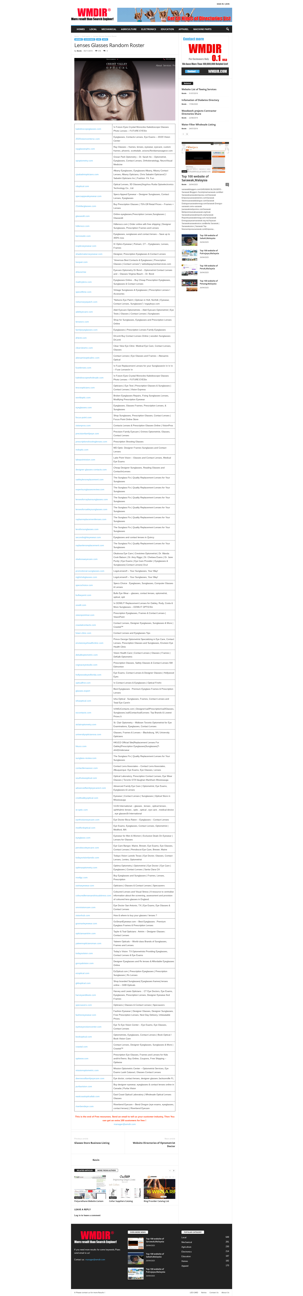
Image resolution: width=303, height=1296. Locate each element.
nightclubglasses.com (86, 577)
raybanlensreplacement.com (90, 545)
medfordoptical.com (85, 827)
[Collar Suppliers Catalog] (125, 1187)
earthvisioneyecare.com (87, 819)
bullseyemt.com (83, 595)
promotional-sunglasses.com (90, 571)
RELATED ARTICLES (85, 1170)
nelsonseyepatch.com (86, 302)
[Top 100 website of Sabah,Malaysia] (189, 240)
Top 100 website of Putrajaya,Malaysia (209, 252)
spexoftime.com (83, 292)
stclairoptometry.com (86, 724)
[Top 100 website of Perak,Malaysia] (189, 270)
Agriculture (129, 29)
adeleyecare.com (84, 311)
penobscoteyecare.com (87, 847)
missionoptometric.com (87, 1070)
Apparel (184, 29)
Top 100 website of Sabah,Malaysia (209, 237)
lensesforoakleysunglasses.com (91, 509)
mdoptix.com (82, 449)
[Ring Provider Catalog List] (159, 1187)
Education (167, 29)
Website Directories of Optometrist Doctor (154, 1144)
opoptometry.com (84, 160)
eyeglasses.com (84, 407)
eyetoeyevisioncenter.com (88, 1026)
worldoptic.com (83, 397)
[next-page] (173, 1170)
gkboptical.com (83, 983)
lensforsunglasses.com (87, 529)
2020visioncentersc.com (88, 139)
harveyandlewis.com (86, 995)
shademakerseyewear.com (89, 254)
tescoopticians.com (85, 387)
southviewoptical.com (86, 778)
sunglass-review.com (86, 758)
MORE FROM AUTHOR (106, 1170)
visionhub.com (83, 915)
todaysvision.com (84, 953)
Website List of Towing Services (199, 89)
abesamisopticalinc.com (87, 357)
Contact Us (214, 1292)
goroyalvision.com (85, 963)
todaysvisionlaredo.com (87, 857)
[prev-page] (170, 1170)
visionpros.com (83, 425)
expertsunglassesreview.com (90, 489)
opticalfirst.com (83, 682)
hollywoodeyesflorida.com (88, 674)
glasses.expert (83, 691)
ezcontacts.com (83, 712)
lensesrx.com (82, 321)
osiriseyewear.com (85, 885)
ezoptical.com (82, 973)
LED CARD (194, 1292)
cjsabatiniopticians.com (87, 174)
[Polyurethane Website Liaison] (90, 1187)
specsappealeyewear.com (88, 196)
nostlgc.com (82, 877)
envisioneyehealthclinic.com (89, 643)
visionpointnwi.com (85, 615)
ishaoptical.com (83, 700)
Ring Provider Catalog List (156, 1201)
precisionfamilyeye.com (87, 433)
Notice (203, 1292)
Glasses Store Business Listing (91, 1142)
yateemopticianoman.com (88, 943)
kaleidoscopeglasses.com (88, 129)
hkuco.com (81, 746)
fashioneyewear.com (86, 1015)
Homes (81, 29)
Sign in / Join (223, 4)
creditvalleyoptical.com (87, 798)
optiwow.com (82, 1058)
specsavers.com (84, 1005)
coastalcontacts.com (86, 625)
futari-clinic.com (83, 633)
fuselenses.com (83, 367)
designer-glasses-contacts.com (91, 469)
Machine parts (202, 29)
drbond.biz (81, 272)
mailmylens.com (84, 282)
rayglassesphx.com (85, 149)
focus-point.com (84, 417)
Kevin (79, 51)
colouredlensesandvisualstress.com (93, 895)
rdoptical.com (82, 186)
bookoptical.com (84, 1036)
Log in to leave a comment (87, 1215)
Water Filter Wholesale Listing (199, 124)
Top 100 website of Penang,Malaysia (209, 282)
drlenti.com (81, 338)
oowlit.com (81, 605)
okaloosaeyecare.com (87, 559)
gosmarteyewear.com (86, 923)
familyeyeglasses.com (87, 330)
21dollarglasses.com (86, 206)
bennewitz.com (83, 236)
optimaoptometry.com (86, 867)
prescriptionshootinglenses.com (91, 441)
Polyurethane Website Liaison (88, 1201)
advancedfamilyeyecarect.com (91, 788)
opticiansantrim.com (86, 933)
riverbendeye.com (85, 1106)
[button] (227, 29)
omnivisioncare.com (85, 907)
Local (93, 29)
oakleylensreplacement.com (90, 479)
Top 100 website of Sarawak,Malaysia (195, 178)
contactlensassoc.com (87, 768)
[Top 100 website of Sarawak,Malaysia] (205, 157)
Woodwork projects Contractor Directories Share (199, 112)
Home (76, 36)
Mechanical (108, 29)
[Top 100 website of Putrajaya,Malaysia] (189, 255)
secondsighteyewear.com (88, 537)
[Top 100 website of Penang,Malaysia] (189, 285)
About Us (225, 1292)
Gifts (105, 39)
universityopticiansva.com (88, 734)
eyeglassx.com (83, 837)
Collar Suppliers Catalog (121, 1201)
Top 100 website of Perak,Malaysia (209, 267)
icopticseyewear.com (86, 246)
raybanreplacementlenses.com (91, 519)
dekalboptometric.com (87, 655)
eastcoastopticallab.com (88, 1096)
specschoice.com (84, 585)
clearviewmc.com (84, 348)
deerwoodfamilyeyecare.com (90, 1078)
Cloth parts (86, 36)
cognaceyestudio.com (86, 664)
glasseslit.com (83, 216)
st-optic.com (82, 809)
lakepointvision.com (85, 459)
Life (98, 39)
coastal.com (82, 1046)
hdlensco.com (82, 226)
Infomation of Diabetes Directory (200, 100)
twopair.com (82, 262)
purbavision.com (84, 1086)
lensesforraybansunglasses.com (92, 499)
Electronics (148, 29)
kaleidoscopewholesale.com (90, 377)
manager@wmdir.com (125, 1124)
